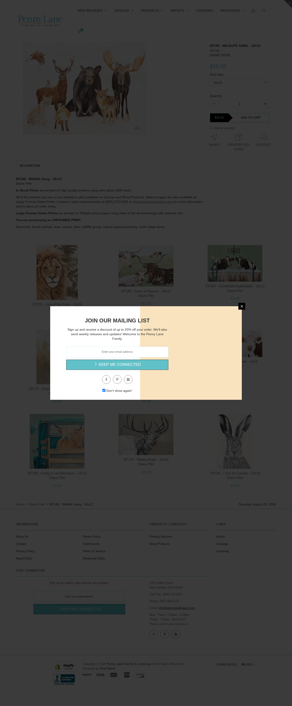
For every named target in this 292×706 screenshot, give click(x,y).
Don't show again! (119, 390)
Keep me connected (119, 364)
